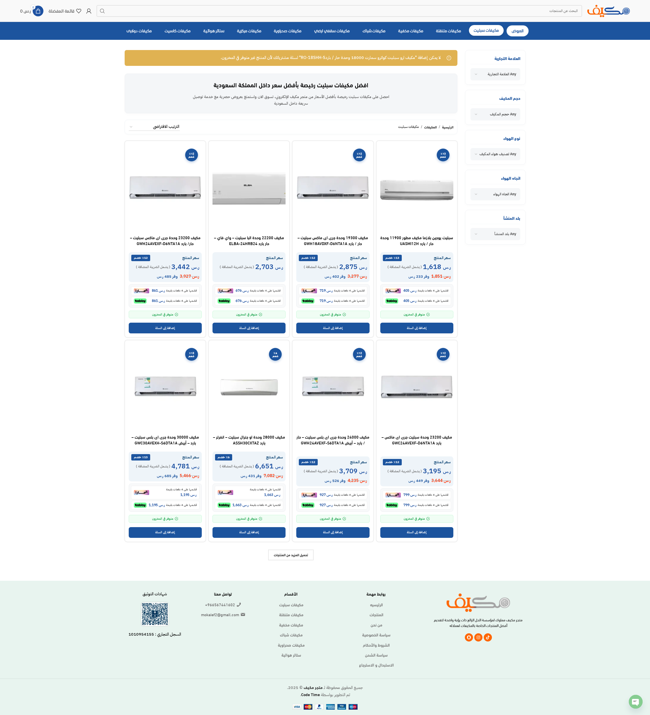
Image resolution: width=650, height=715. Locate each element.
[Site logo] (608, 10)
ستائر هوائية (291, 655)
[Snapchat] (469, 637)
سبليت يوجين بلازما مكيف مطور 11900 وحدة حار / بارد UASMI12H (416, 240)
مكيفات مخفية (291, 624)
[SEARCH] (102, 11)
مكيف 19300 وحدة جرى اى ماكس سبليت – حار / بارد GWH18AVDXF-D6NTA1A (333, 240)
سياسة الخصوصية (376, 634)
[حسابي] (89, 11)
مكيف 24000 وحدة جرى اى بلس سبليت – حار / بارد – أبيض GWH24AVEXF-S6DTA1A (333, 439)
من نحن (376, 624)
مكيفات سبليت (291, 604)
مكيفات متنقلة (291, 614)
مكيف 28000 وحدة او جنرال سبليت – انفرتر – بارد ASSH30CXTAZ (249, 439)
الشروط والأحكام (376, 645)
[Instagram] (478, 637)
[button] (416, 328)
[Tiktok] (488, 637)
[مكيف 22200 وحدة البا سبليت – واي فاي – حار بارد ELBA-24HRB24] (249, 188)
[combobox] (495, 74)
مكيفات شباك (291, 634)
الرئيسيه (376, 604)
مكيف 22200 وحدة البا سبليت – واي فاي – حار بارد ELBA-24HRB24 (249, 240)
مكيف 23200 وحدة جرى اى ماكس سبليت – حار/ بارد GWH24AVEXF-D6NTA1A (165, 240)
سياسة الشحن (376, 655)
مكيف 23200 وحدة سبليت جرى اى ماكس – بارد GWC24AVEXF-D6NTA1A (417, 439)
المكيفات (430, 126)
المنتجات (376, 614)
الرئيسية (447, 126)
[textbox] (502, 74)
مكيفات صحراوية (291, 645)
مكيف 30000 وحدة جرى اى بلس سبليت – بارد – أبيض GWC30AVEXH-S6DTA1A (165, 439)
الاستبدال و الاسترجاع (376, 665)
